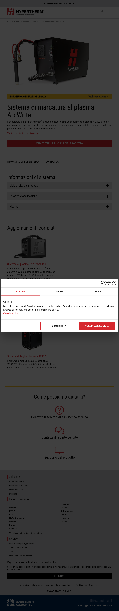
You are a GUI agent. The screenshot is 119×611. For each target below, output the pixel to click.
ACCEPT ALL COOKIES (97, 326)
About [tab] (98, 291)
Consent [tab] (20, 291)
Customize (57, 326)
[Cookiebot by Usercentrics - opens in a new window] (103, 283)
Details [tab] (59, 291)
